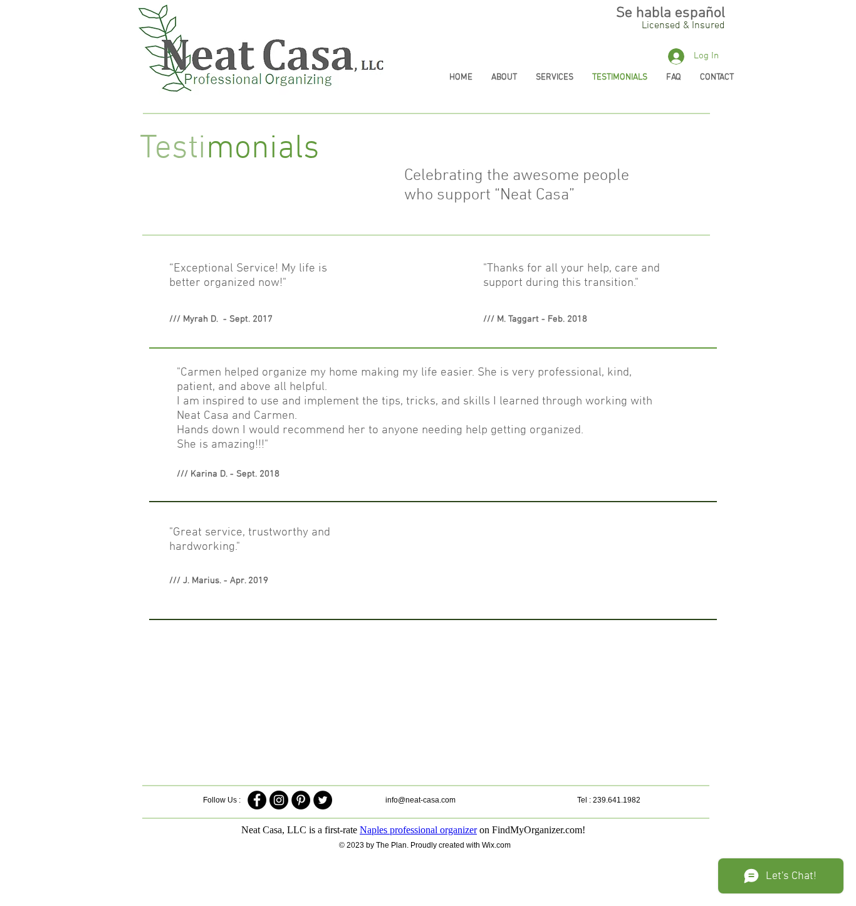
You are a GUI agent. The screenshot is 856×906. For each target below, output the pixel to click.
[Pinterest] (300, 800)
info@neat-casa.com (420, 800)
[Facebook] (257, 800)
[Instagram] (278, 800)
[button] (683, 25)
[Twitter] (322, 800)
